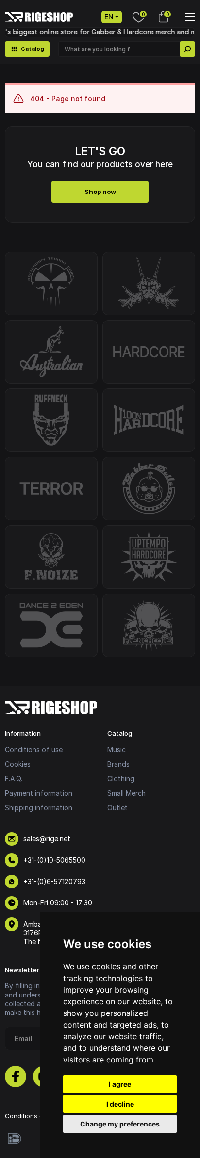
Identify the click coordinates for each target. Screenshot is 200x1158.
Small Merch (126, 793)
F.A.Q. (13, 778)
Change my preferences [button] (120, 1124)
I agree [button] (120, 1084)
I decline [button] (120, 1104)
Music (116, 749)
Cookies (18, 764)
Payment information (38, 793)
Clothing (120, 778)
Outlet (117, 808)
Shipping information (38, 808)
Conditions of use (34, 749)
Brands (118, 764)
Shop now (100, 191)
